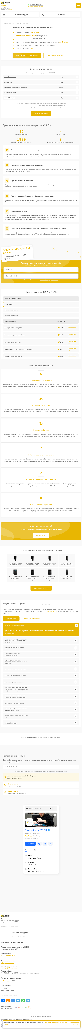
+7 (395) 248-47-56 (36, 5)
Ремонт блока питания (10, 77)
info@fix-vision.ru (7, 963)
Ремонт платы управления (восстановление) (15, 87)
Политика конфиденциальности (41, 1016)
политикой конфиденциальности (49, 280)
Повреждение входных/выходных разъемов (18, 349)
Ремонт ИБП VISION (19, 937)
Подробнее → (72, 327)
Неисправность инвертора (12, 342)
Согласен (75, 1024)
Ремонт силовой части (10, 92)
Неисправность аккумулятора (13, 328)
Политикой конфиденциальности (58, 771)
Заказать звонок (41, 535)
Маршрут (32, 843)
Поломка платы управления (13, 356)
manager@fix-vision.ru (9, 968)
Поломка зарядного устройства (14, 335)
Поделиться (3, 1000)
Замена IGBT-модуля (9, 98)
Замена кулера (8, 82)
